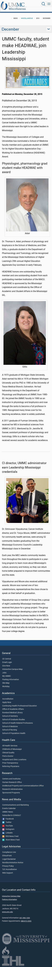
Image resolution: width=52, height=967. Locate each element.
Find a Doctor (7, 756)
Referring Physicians (10, 766)
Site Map (5, 683)
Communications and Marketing (15, 805)
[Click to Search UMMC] (43, 3)
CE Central (6, 659)
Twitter (7, 822)
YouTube (8, 826)
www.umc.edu (7, 912)
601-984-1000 (24, 918)
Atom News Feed (12, 840)
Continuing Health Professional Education (19, 706)
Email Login (7, 662)
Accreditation (7, 699)
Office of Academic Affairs (13, 709)
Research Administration (12, 789)
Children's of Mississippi (12, 749)
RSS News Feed (11, 836)
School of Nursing (9, 730)
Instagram (9, 829)
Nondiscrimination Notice (12, 863)
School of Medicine (10, 726)
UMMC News (7, 812)
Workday (6, 686)
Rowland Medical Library (12, 713)
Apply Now (6, 702)
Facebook (9, 819)
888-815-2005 (26, 921)
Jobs (4, 673)
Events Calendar (9, 808)
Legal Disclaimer (9, 859)
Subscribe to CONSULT (11, 815)
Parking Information (10, 680)
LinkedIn (8, 833)
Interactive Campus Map (12, 669)
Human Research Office (12, 782)
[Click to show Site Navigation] (49, 3)
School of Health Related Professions (17, 723)
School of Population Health (13, 733)
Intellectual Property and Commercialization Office (23, 786)
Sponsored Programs (11, 793)
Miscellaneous (17, 8)
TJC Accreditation (9, 869)
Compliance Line (9, 852)
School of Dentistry (10, 716)
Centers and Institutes (11, 779)
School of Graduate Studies (13, 720)
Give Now (6, 666)
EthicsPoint (7, 856)
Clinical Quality (8, 753)
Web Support (7, 873)
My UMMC (6, 676)
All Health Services (9, 746)
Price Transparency (10, 763)
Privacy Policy (8, 866)
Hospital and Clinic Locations (14, 760)
